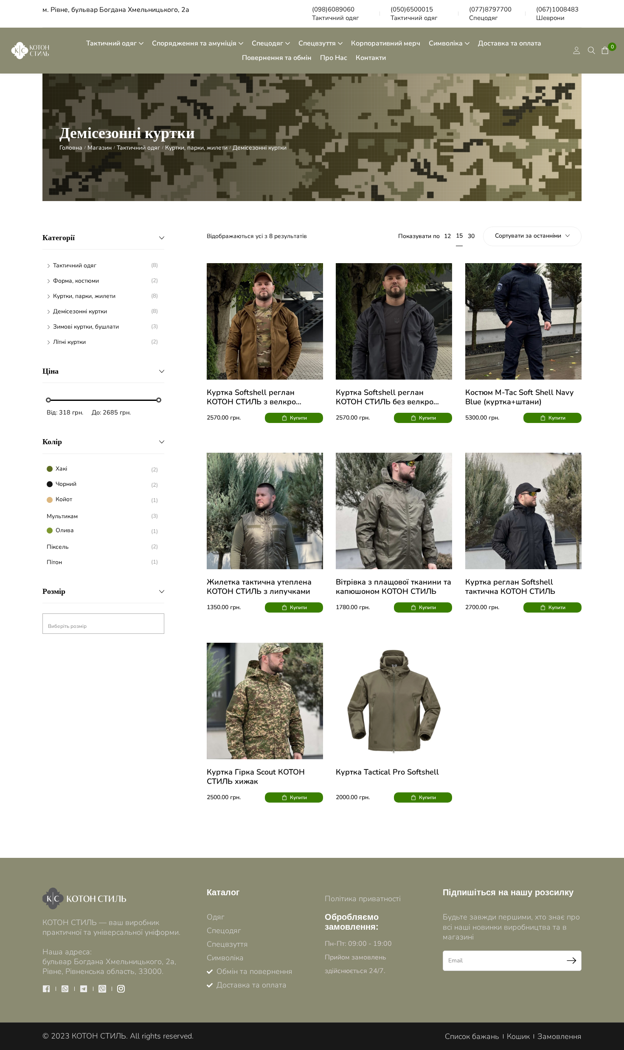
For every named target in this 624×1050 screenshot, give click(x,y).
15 (459, 236)
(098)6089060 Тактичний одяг (335, 13)
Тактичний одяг (138, 148)
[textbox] (103, 626)
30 (471, 236)
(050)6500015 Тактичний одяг (414, 13)
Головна (70, 148)
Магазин (99, 148)
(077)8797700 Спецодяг (490, 13)
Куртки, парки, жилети (196, 148)
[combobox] (103, 623)
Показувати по (419, 236)
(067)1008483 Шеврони (557, 13)
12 (447, 236)
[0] (604, 50)
